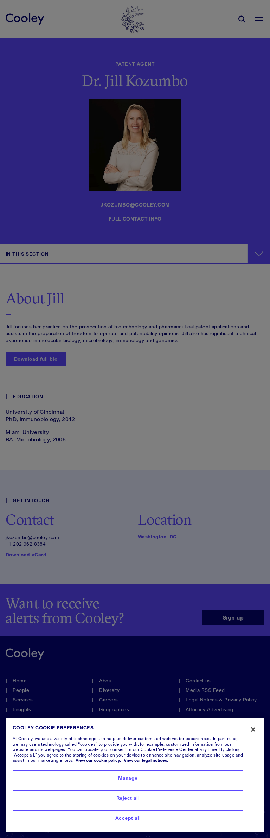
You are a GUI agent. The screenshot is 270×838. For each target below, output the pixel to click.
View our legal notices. (146, 760)
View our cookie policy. (98, 760)
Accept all (128, 818)
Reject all (128, 798)
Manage (128, 778)
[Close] (253, 729)
